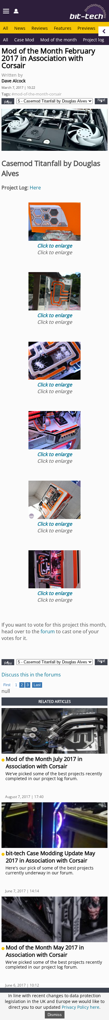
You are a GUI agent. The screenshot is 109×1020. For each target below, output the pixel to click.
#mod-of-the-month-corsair (36, 94)
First (6, 685)
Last (37, 685)
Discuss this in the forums (31, 674)
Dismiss (55, 1014)
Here (35, 187)
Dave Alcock (13, 81)
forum (48, 631)
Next (101, 100)
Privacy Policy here (80, 1007)
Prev (8, 102)
